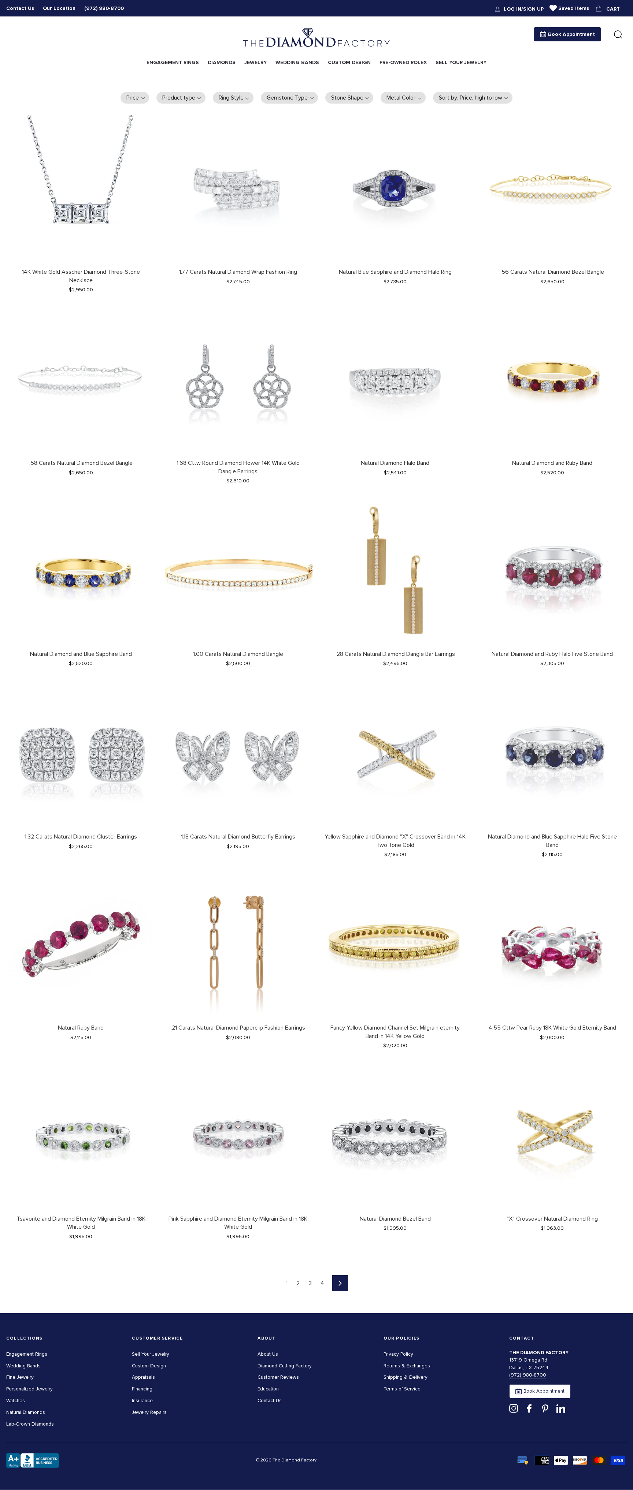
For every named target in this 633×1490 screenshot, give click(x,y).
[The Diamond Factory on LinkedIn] (560, 1408)
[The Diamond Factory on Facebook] (529, 1408)
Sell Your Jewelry (150, 1354)
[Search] (618, 34)
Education (268, 1389)
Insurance (142, 1400)
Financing (142, 1389)
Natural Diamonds (25, 1412)
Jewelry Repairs (149, 1412)
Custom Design (149, 1366)
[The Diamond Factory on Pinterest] (545, 1408)
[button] (135, 98)
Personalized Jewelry (29, 1389)
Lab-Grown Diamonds (30, 1424)
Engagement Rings (26, 1354)
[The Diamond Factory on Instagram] (513, 1408)
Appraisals (143, 1377)
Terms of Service (402, 1389)
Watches (15, 1400)
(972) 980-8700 (104, 8)
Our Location (59, 8)
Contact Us (20, 8)
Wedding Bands (23, 1366)
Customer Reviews (278, 1377)
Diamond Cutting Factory (285, 1366)
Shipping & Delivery (405, 1377)
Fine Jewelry (20, 1377)
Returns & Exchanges (407, 1366)
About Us (268, 1354)
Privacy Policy (398, 1354)
